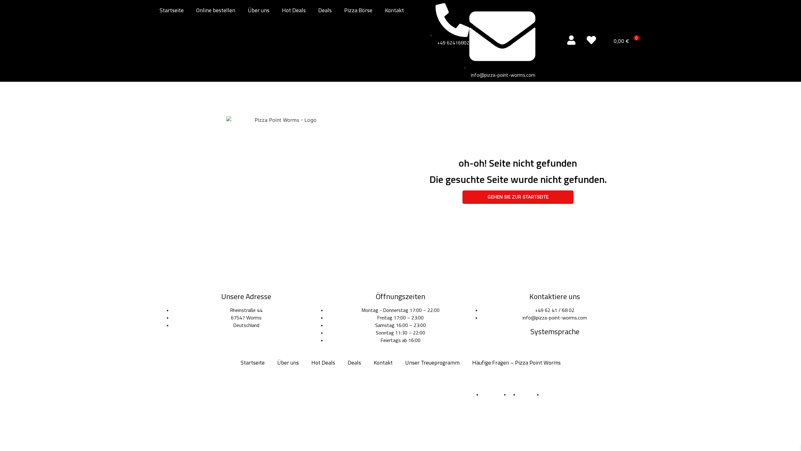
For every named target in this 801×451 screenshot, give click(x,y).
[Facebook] (383, 391)
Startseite (172, 10)
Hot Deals (294, 10)
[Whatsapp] (418, 391)
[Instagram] (400, 391)
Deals (325, 10)
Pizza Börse (358, 10)
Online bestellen (215, 10)
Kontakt (394, 10)
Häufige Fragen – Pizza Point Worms (516, 362)
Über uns (258, 10)
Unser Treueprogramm (432, 362)
